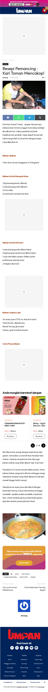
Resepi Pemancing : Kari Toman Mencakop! (23, 71)
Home (5, 60)
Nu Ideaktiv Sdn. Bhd (22, 687)
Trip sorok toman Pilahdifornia (10, 588)
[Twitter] (22, 648)
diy (11, 574)
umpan (33, 577)
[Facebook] (12, 648)
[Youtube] (31, 648)
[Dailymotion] (36, 648)
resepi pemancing (10, 577)
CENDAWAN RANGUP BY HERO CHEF (14, 424)
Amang (5, 77)
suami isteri (23, 577)
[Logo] (24, 634)
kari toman (25, 574)
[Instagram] (17, 648)
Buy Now (10, 436)
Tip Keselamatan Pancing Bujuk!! (34, 588)
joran (17, 574)
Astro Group (41, 687)
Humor (12, 60)
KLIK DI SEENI (24, 563)
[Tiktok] (26, 648)
